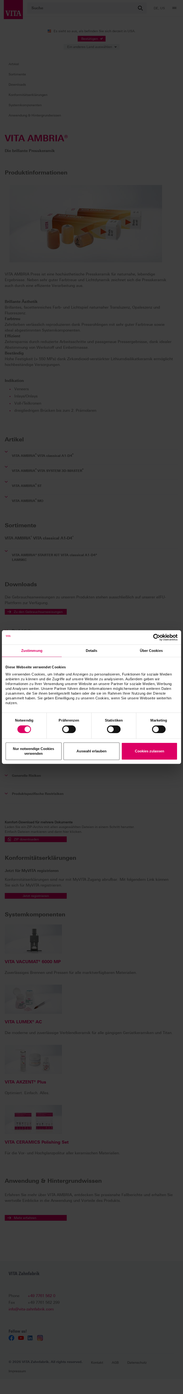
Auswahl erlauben (91, 751)
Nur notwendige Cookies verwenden (33, 751)
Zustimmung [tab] (31, 651)
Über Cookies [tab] (151, 651)
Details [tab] (91, 651)
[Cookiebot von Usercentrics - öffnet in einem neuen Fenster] (157, 637)
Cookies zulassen (149, 751)
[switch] (69, 729)
